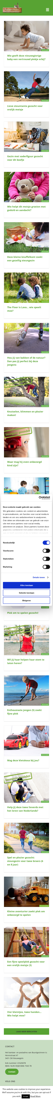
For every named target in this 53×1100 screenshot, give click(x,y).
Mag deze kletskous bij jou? (23, 760)
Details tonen (39, 577)
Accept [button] (25, 1096)
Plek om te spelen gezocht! (22, 612)
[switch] (46, 551)
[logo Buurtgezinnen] (12, 3)
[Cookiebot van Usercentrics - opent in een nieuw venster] (39, 498)
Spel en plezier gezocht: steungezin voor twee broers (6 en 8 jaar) (25, 861)
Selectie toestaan (26, 593)
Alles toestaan (26, 585)
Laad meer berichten (26, 1031)
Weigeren (26, 600)
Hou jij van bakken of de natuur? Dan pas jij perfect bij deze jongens (26, 361)
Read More (35, 1096)
